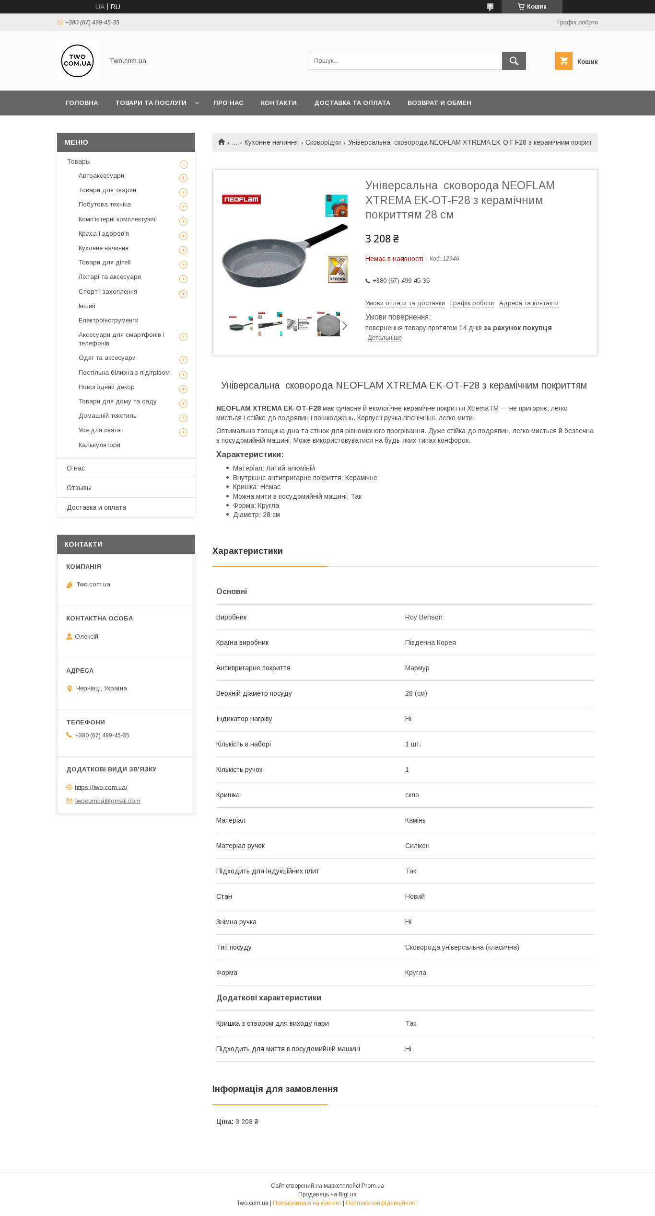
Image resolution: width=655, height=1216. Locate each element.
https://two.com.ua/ (101, 787)
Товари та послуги (151, 102)
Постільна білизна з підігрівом (124, 372)
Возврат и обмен (439, 102)
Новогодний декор (107, 386)
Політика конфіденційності (382, 1203)
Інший (87, 306)
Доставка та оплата (352, 102)
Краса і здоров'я (104, 233)
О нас (76, 468)
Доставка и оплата (96, 507)
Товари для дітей (105, 262)
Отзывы (79, 488)
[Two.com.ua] (77, 78)
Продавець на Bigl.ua (327, 1194)
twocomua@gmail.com (107, 800)
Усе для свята (100, 430)
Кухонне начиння (272, 142)
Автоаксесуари (101, 175)
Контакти (279, 102)
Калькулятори (99, 444)
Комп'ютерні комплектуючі (118, 219)
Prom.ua (373, 1185)
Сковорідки (323, 142)
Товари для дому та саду (118, 401)
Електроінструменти (109, 320)
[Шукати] (514, 61)
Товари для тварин (107, 190)
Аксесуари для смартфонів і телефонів (121, 339)
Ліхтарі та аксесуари (110, 276)
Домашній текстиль (108, 415)
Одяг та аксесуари (107, 357)
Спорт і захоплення (108, 291)
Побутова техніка (105, 204)
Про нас (228, 102)
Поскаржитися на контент (307, 1203)
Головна (82, 102)
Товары (79, 161)
